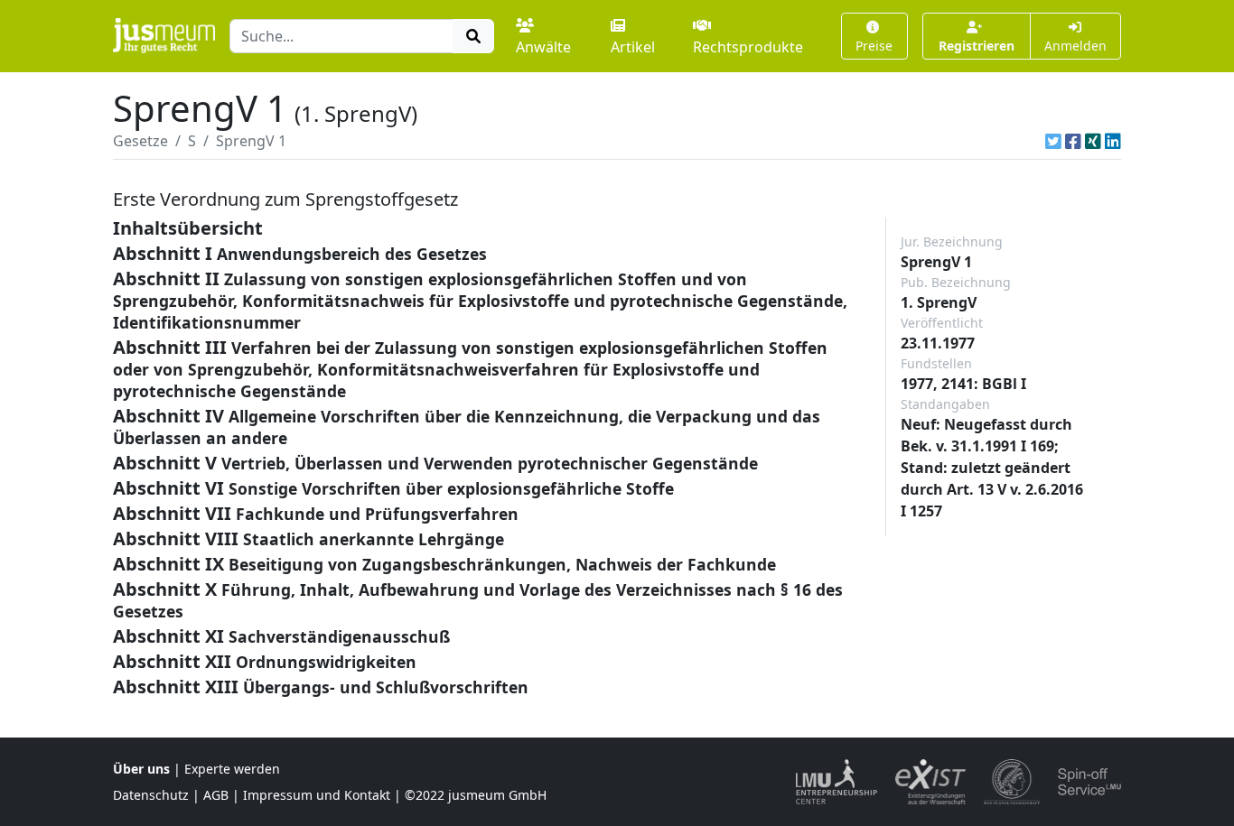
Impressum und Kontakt (316, 794)
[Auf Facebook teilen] (1073, 141)
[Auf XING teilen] (1093, 141)
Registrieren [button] (976, 45)
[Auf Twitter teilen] (1053, 141)
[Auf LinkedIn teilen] (1113, 141)
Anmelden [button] (1075, 45)
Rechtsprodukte (748, 47)
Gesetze (140, 141)
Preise (874, 45)
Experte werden (232, 768)
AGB (216, 794)
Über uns (141, 768)
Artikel (633, 47)
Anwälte (543, 47)
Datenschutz (151, 794)
